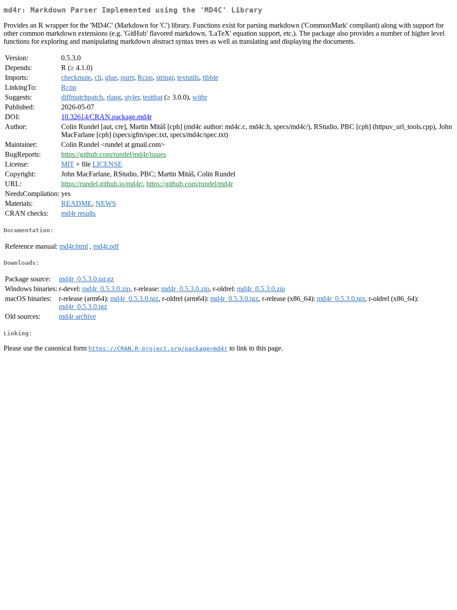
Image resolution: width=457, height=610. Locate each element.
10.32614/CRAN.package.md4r (106, 117)
